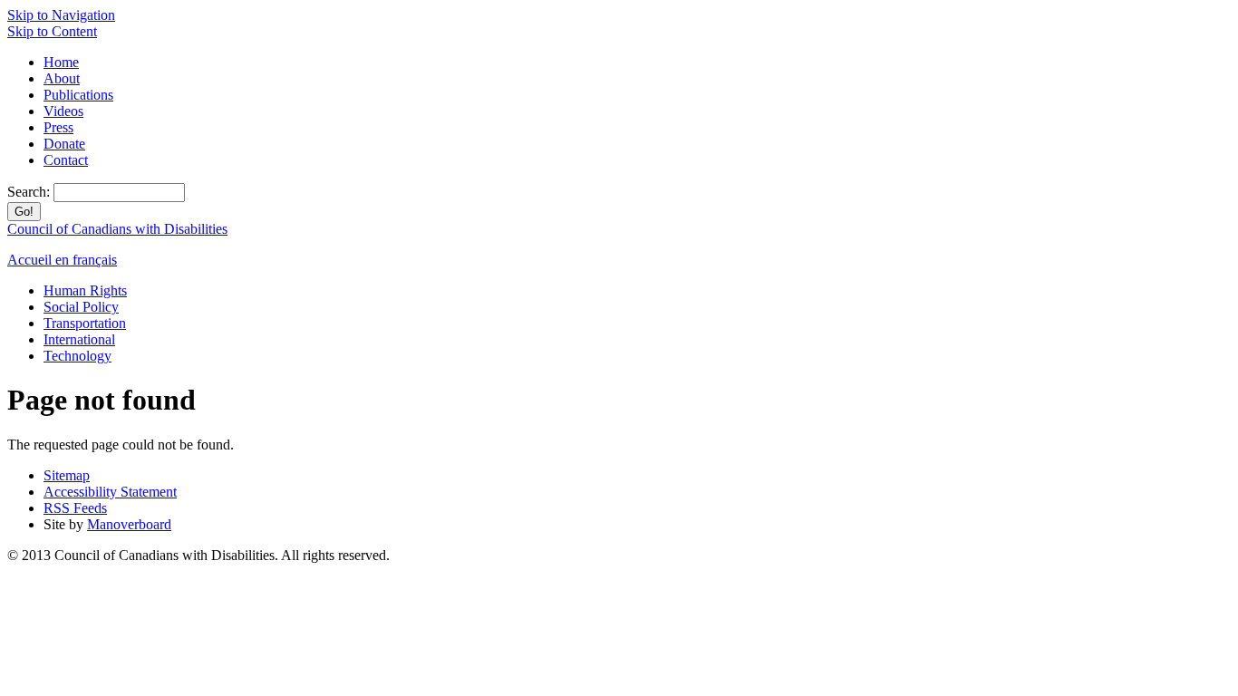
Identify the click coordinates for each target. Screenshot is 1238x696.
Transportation (85, 323)
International (79, 339)
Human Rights (85, 290)
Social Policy (81, 306)
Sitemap (67, 475)
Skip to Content (52, 31)
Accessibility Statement (110, 491)
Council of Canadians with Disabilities (117, 229)
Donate (64, 143)
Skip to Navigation (61, 15)
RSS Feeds (75, 508)
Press (58, 127)
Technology (77, 355)
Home (61, 62)
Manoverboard (129, 524)
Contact (66, 160)
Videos (63, 111)
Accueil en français (62, 259)
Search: (30, 191)
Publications (78, 94)
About (62, 78)
